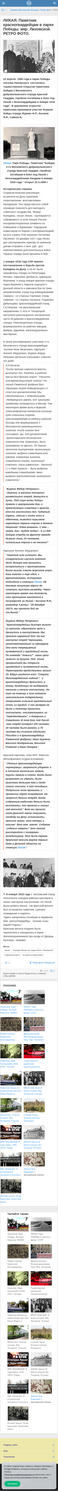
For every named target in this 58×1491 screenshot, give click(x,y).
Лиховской (50, 963)
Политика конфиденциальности (19, 1474)
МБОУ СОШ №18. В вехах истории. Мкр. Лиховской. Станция (33, 1091)
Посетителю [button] (9, 1457)
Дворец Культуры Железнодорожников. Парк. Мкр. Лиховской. (34, 1037)
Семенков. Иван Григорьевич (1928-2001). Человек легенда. (9, 1065)
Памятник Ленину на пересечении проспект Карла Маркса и (10, 1091)
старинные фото (12, 955)
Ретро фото (46, 10)
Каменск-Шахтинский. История (25, 10)
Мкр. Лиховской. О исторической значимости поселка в (10, 1172)
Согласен (12, 1484)
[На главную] (3, 10)
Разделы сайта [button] (10, 1445)
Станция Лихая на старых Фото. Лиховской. (33, 950)
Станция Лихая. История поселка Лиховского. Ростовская (31, 1119)
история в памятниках (33, 955)
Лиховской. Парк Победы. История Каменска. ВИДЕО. (9, 1010)
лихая (7, 950)
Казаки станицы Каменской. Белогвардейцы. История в (7, 1038)
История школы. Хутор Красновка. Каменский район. (10, 1199)
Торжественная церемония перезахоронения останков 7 (32, 1065)
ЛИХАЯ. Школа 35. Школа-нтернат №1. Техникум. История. (33, 1145)
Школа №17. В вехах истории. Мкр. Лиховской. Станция (10, 1118)
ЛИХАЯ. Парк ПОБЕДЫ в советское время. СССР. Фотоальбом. (33, 1011)
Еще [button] (6, 1451)
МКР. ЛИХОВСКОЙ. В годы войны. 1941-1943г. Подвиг (10, 1145)
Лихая (7, 163)
